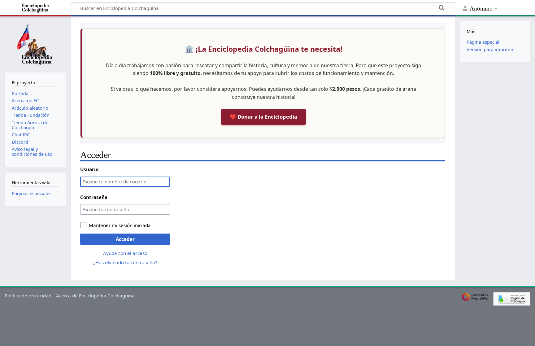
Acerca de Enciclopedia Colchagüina (95, 295)
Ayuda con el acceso (125, 253)
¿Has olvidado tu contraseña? (125, 262)
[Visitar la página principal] (35, 44)
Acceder (125, 239)
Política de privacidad (28, 295)
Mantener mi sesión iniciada (120, 225)
